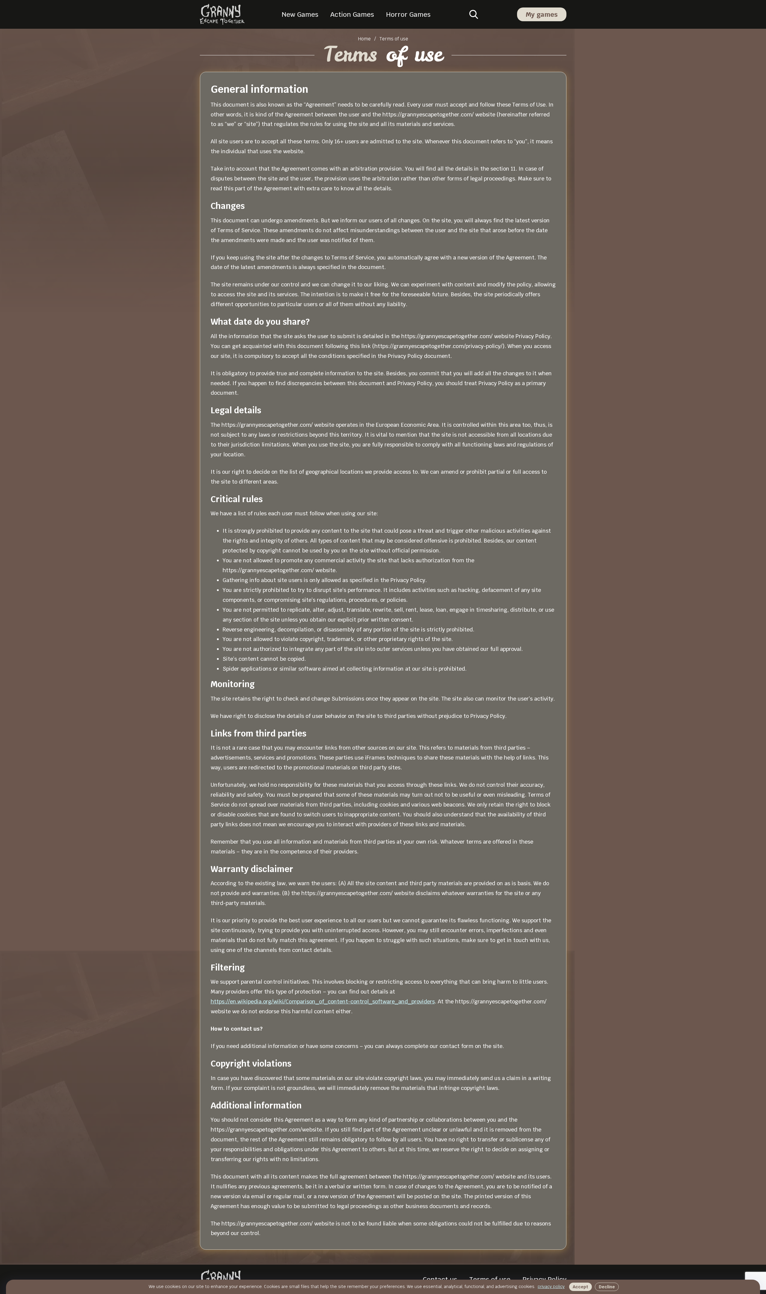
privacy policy (551, 1286)
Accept (580, 1287)
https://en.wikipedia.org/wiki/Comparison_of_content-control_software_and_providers (323, 1001)
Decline (607, 1287)
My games (542, 14)
